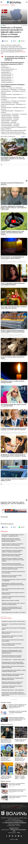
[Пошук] (26, 2)
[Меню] (1, 2)
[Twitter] (10, 836)
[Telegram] (16, 836)
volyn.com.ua (17, 806)
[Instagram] (13, 836)
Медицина (12, 5)
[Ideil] (14, 839)
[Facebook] (7, 836)
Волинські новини (5, 5)
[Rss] (21, 836)
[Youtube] (18, 836)
